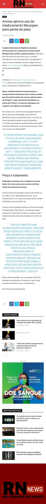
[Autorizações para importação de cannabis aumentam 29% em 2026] (8, 323)
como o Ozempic (13, 65)
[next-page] (7, 354)
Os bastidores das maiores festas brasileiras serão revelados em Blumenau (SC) (29, 418)
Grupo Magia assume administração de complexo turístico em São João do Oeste (30, 442)
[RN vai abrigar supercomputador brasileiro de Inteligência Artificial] (8, 455)
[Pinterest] (22, 41)
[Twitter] (16, 41)
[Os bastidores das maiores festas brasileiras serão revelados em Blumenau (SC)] (8, 419)
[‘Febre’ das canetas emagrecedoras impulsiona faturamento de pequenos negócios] (8, 347)
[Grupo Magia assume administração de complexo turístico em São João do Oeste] (8, 443)
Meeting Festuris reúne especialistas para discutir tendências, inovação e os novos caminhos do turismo (30, 430)
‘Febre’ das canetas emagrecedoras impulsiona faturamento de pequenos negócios (30, 346)
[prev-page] (3, 354)
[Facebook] (11, 41)
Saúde (10, 12)
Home (4, 12)
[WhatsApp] (27, 41)
